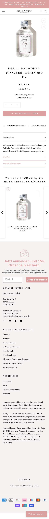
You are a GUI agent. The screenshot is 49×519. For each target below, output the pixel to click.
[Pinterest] (15, 320)
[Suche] (41, 11)
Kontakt (6, 339)
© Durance (24, 479)
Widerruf (6, 394)
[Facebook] (4, 320)
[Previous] (2, 212)
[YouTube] (21, 320)
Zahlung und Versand (11, 347)
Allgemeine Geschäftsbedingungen (16, 359)
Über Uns (6, 335)
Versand (31, 95)
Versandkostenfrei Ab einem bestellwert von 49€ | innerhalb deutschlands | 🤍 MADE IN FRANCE (24, 4)
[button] (8, 188)
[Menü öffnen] (3, 11)
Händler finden (8, 351)
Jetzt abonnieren (37, 280)
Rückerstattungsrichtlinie (12, 363)
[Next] (46, 212)
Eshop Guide (33, 486)
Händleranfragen (9, 355)
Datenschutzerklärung (11, 389)
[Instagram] (10, 320)
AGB (5, 385)
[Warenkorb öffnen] (46, 11)
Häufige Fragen (9, 343)
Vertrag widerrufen (10, 368)
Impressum (7, 381)
